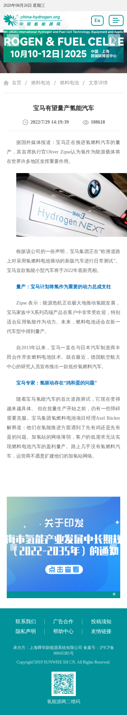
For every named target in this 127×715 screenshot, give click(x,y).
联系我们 (26, 621)
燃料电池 (40, 82)
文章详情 (98, 82)
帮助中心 (63, 631)
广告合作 (63, 621)
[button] (114, 40)
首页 (16, 82)
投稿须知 (101, 621)
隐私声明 (26, 631)
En (97, 20)
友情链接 (101, 631)
